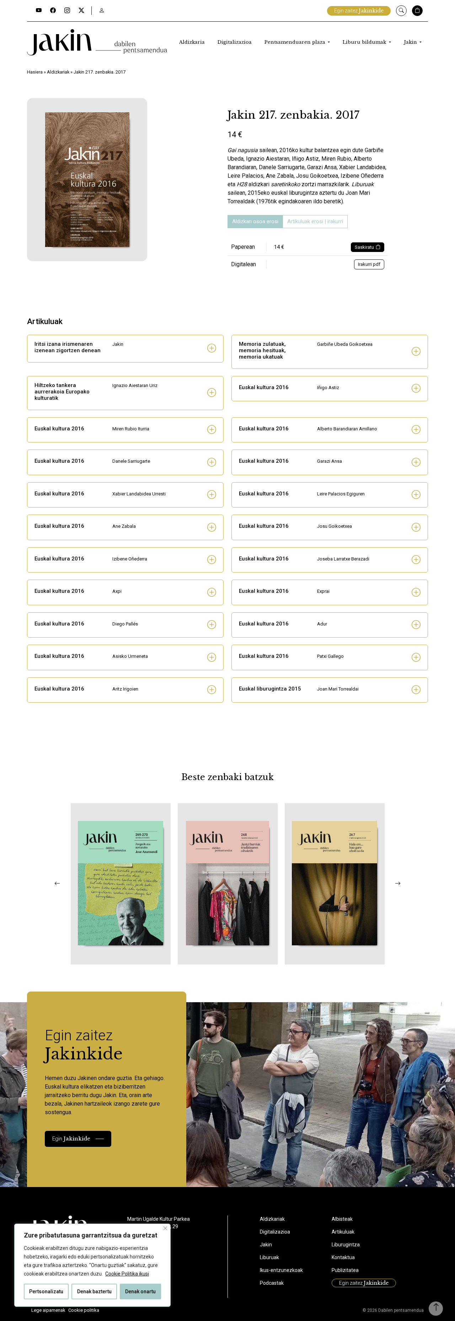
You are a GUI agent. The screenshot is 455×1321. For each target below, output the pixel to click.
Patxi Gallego (330, 656)
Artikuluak (343, 1232)
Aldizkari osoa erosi (255, 221)
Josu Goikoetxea (334, 526)
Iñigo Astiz (328, 387)
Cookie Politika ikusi (127, 1274)
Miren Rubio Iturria (130, 428)
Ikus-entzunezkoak (281, 1270)
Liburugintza (346, 1244)
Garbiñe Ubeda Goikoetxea (345, 344)
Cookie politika (83, 1310)
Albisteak (342, 1219)
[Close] (165, 1228)
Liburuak (269, 1257)
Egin (71, 1138)
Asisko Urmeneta (130, 656)
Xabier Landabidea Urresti (139, 493)
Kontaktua (343, 1257)
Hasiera (35, 72)
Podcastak (272, 1283)
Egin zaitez (359, 10)
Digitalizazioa (235, 42)
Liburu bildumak (365, 42)
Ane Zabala (124, 526)
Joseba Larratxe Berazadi (343, 559)
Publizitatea (345, 1270)
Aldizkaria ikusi (98, 954)
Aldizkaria (192, 42)
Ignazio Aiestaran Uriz (134, 385)
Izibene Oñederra (129, 559)
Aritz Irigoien (125, 689)
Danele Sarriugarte (131, 461)
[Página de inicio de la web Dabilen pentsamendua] (97, 42)
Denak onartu (140, 1291)
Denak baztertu (94, 1291)
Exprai (323, 591)
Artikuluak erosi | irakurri (315, 221)
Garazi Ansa (329, 461)
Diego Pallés (125, 624)
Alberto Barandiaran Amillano (347, 428)
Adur (322, 624)
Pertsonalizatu (46, 1291)
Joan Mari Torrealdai (338, 689)
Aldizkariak (58, 72)
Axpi (117, 591)
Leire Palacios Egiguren (341, 493)
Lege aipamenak (48, 1310)
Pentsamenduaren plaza (295, 42)
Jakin (411, 42)
